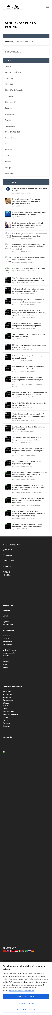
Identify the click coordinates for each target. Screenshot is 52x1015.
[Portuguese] (26, 951)
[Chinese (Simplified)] (4, 951)
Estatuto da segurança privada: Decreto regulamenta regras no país (26, 462)
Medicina (8, 149)
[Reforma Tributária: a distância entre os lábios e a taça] (8, 190)
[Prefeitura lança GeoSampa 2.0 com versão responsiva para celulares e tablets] (8, 368)
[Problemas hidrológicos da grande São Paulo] (8, 270)
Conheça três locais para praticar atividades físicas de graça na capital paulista (28, 290)
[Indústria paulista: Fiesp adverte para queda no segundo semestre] (8, 357)
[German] (13, 951)
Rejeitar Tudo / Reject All (26, 1010)
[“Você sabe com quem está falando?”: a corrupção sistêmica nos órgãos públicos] (8, 325)
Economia (8, 108)
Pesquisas (29, 238)
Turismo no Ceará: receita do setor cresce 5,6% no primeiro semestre (29, 335)
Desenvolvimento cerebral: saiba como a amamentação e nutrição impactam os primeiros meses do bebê (26, 201)
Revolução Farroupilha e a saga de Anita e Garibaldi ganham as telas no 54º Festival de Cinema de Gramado (28, 487)
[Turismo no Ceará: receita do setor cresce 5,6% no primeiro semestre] (8, 336)
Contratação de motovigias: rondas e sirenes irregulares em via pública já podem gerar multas (28, 450)
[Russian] (29, 951)
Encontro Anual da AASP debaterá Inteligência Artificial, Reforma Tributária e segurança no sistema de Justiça (28, 513)
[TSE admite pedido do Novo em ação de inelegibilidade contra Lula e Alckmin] (8, 439)
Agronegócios (10, 126)
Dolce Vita (9, 173)
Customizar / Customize (26, 1003)
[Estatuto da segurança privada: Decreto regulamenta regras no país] (8, 463)
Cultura (23, 492)
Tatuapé (8, 167)
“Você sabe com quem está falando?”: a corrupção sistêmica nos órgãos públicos (26, 324)
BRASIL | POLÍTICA (13, 72)
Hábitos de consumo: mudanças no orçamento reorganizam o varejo (29, 346)
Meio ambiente (25, 397)
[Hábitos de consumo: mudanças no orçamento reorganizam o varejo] (8, 347)
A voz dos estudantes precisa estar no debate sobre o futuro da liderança (28, 258)
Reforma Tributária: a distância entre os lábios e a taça (29, 189)
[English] (7, 951)
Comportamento (11, 138)
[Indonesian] (16, 951)
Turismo (28, 339)
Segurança (9, 96)
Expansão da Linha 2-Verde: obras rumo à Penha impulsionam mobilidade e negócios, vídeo (28, 379)
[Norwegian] (23, 951)
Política (28, 251)
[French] (10, 951)
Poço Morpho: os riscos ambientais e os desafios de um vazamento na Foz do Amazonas (29, 393)
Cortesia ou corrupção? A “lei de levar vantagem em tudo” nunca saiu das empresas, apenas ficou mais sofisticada (29, 312)
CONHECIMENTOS (12, 132)
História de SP (10, 102)
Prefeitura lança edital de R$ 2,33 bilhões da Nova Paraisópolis (28, 428)
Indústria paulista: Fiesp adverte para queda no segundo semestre (28, 356)
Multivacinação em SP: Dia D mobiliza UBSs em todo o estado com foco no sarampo (28, 300)
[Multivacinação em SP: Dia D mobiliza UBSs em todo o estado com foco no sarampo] (8, 301)
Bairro (22, 455)
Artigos (23, 193)
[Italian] (20, 951)
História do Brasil (31, 492)
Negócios (8, 120)
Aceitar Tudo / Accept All (26, 996)
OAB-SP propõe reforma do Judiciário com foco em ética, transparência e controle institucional (28, 500)
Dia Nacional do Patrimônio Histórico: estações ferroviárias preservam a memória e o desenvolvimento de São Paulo (29, 474)
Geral (7, 143)
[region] (26, 988)
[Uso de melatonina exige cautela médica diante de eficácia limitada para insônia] (8, 214)
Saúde (7, 155)
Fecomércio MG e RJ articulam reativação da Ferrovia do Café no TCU (29, 404)
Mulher (8, 161)
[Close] (49, 964)
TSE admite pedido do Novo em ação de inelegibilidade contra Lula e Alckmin (26, 438)
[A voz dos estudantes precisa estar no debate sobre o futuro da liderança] (8, 259)
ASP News (9, 78)
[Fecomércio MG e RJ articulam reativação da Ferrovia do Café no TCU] (8, 405)
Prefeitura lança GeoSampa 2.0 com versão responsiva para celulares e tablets (28, 367)
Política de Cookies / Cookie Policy (21, 990)
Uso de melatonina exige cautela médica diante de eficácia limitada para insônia (29, 213)
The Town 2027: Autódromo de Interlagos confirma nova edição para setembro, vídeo (28, 279)
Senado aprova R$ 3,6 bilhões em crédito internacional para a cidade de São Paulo (27, 525)
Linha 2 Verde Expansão (14, 90)
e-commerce (9, 114)
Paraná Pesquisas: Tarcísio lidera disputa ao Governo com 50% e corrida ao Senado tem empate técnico (28, 246)
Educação (23, 262)
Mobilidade (9, 84)
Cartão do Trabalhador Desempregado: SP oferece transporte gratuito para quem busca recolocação (28, 416)
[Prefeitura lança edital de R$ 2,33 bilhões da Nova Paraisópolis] (8, 428)
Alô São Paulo (25, 227)
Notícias (8, 66)
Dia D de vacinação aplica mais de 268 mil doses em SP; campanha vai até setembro (27, 224)
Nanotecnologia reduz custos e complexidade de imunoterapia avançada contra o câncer (29, 234)
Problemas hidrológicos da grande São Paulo (28, 268)
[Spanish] (32, 951)
